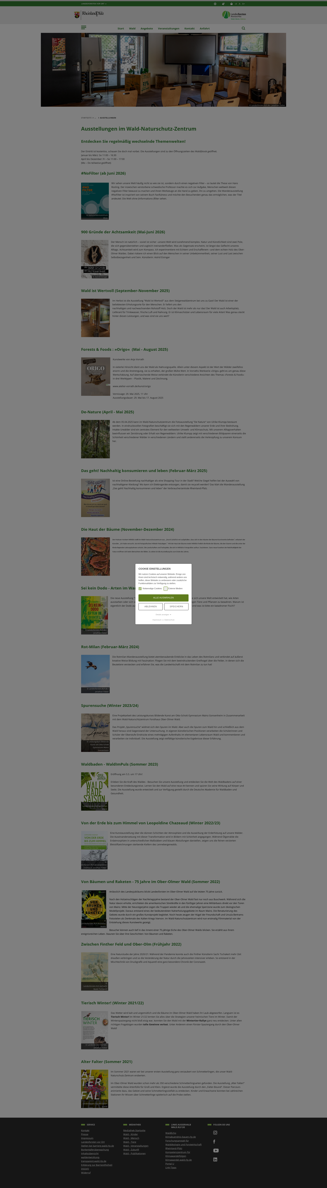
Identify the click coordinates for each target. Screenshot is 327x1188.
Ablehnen (150, 606)
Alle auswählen (163, 598)
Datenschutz (169, 620)
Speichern (176, 606)
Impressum (157, 620)
